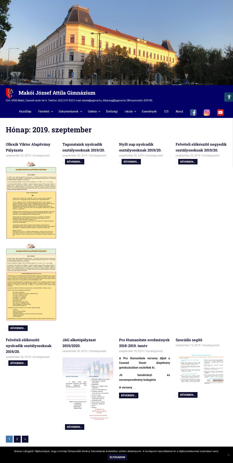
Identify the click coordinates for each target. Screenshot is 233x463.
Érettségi (112, 111)
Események (149, 111)
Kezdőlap (25, 111)
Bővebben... (18, 328)
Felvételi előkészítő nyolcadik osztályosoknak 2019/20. (29, 345)
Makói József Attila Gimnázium (57, 92)
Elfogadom (117, 457)
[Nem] (228, 455)
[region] (116, 42)
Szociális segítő (189, 339)
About (179, 111)
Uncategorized (41, 155)
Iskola (129, 111)
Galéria (92, 111)
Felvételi (43, 111)
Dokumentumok (68, 111)
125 (166, 111)
